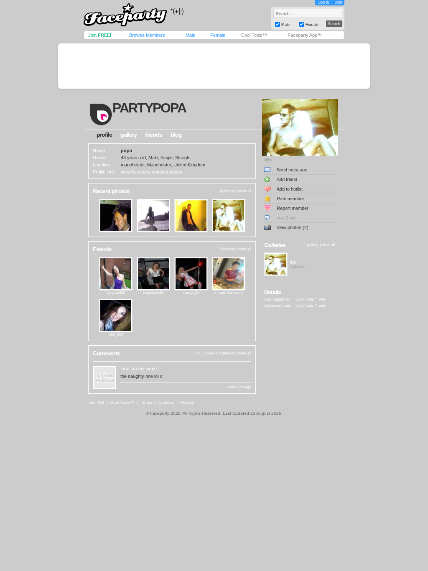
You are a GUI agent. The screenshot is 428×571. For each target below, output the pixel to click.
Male (190, 35)
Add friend (287, 179)
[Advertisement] (214, 66)
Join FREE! (99, 35)
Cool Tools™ (254, 35)
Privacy (187, 402)
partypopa (149, 107)
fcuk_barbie (132, 368)
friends (153, 134)
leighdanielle (153, 293)
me (293, 262)
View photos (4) (292, 227)
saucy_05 (191, 293)
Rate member (290, 198)
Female (217, 35)
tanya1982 (116, 293)
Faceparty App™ (305, 35)
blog (176, 134)
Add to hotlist (290, 188)
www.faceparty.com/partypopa (151, 171)
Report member (292, 208)
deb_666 (116, 334)
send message (238, 387)
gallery (128, 134)
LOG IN (323, 3)
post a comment (220, 353)
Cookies (166, 402)
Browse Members (147, 35)
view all (244, 191)
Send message (292, 169)
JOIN (338, 3)
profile (104, 134)
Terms (146, 402)
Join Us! (96, 402)
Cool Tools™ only (311, 299)
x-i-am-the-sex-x (228, 293)
